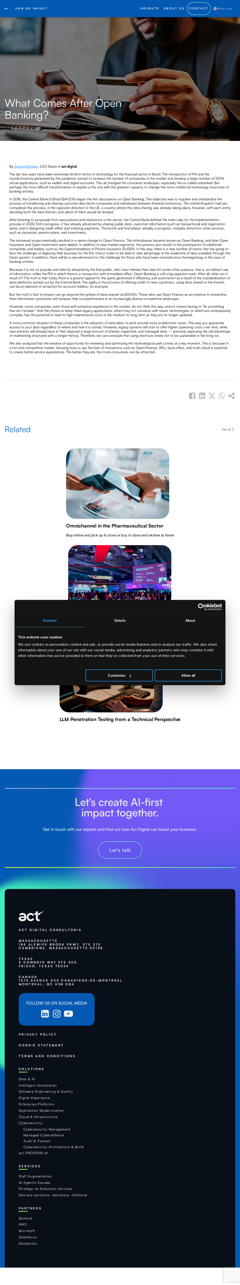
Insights (24, 124)
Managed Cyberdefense (43, 1135)
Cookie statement (41, 1045)
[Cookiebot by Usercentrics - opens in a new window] (201, 606)
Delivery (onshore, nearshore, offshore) (53, 1195)
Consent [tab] (50, 620)
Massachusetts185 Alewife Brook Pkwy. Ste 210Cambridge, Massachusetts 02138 (61, 944)
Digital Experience (34, 1098)
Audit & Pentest (36, 1141)
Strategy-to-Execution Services (45, 1189)
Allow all (188, 675)
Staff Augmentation (35, 1176)
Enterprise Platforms (36, 1104)
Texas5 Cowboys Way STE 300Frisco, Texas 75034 (48, 962)
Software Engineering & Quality (46, 1091)
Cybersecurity (31, 1123)
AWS (23, 1224)
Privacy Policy (38, 1034)
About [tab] (190, 620)
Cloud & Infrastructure (38, 1117)
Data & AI (27, 1079)
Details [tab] (120, 620)
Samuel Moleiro (26, 166)
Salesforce (28, 1237)
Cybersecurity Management (47, 1129)
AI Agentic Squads (34, 1182)
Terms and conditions (47, 1056)
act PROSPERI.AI (33, 1153)
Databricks (28, 1243)
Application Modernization (41, 1110)
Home (10, 124)
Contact (199, 8)
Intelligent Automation (38, 1085)
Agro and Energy (46, 124)
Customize (116, 675)
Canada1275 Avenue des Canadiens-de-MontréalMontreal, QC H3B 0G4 (71, 980)
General (25, 1218)
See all (226, 429)
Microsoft (27, 1231)
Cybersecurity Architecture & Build (53, 1147)
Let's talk (120, 850)
